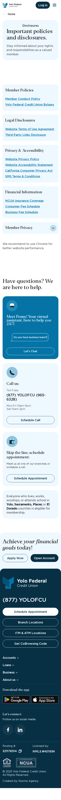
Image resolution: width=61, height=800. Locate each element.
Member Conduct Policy (22, 99)
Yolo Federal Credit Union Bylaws (29, 104)
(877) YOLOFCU (24, 599)
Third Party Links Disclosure (25, 135)
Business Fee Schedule (21, 212)
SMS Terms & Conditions (22, 176)
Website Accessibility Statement (29, 165)
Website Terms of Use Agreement (29, 129)
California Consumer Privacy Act (29, 170)
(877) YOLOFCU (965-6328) (26, 397)
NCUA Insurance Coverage (24, 200)
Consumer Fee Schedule (22, 206)
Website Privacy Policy (22, 159)
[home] (13, 5)
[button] (43, 5)
